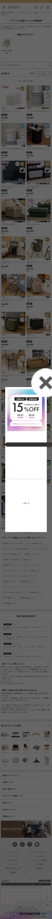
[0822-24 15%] (26, 410)
